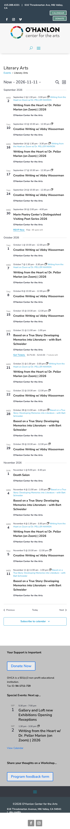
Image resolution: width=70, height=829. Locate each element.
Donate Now (21, 666)
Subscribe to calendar (33, 621)
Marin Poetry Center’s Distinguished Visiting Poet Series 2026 (37, 217)
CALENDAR (58, 13)
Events (7, 73)
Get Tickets (19, 354)
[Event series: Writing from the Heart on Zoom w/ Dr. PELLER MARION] (38, 726)
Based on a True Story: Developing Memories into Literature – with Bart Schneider (37, 339)
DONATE (59, 18)
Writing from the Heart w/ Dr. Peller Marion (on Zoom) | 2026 (37, 107)
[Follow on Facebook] (31, 823)
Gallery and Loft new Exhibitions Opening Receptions (35, 715)
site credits (15, 812)
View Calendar (15, 748)
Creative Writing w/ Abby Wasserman (38, 129)
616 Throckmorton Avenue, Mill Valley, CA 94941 (34, 809)
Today (35, 610)
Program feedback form (30, 776)
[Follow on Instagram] (39, 823)
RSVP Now (19, 229)
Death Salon (21, 475)
